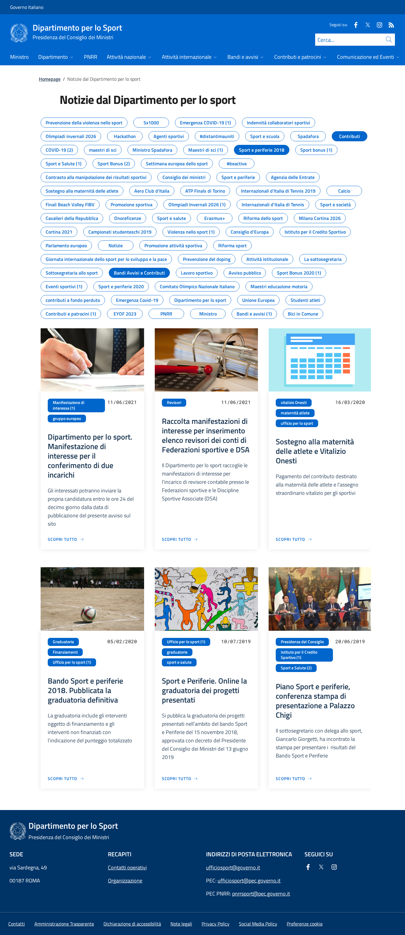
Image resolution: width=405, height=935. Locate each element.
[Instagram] (377, 24)
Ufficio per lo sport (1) (72, 662)
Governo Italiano (26, 7)
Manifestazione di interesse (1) (68, 405)
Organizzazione (125, 881)
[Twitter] (365, 24)
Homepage (49, 79)
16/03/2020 (350, 402)
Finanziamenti (65, 652)
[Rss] (389, 24)
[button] (305, 923)
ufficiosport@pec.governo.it (249, 881)
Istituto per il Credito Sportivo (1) (299, 655)
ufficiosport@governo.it (233, 867)
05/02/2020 (122, 641)
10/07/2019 (236, 641)
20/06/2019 (350, 641)
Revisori (174, 402)
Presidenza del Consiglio (302, 641)
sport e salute (179, 662)
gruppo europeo (67, 418)
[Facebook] (353, 24)
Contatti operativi (127, 867)
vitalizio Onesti (294, 402)
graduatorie (177, 652)
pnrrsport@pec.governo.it (261, 894)
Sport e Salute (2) (296, 668)
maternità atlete (295, 413)
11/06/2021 (122, 402)
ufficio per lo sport (297, 423)
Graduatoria (63, 641)
